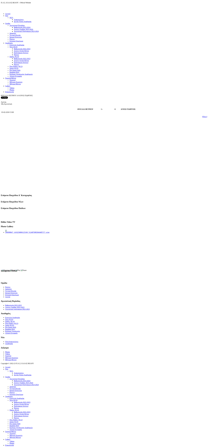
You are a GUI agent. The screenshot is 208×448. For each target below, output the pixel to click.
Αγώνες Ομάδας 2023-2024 (23, 29)
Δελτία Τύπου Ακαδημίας (22, 21)
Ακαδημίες (9, 43)
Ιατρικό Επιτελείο (16, 37)
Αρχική (7, 14)
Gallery (7, 86)
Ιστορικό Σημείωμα (16, 41)
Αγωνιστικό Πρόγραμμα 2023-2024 (26, 31)
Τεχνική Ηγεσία (15, 35)
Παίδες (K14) (14, 57)
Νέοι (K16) (13, 47)
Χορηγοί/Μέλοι (10, 78)
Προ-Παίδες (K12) (16, 66)
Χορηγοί (12, 80)
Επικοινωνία (9, 92)
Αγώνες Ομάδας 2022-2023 (14, 307)
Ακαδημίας (9, 344)
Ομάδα (7, 23)
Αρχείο (7, 297)
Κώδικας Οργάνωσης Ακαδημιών (21, 74)
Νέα (6, 16)
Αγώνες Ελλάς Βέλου (21, 51)
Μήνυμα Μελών (15, 84)
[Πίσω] (204, 117)
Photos (12, 90)
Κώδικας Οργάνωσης (12, 331)
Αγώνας (3, 102)
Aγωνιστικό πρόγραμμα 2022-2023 (17, 309)
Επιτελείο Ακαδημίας (17, 45)
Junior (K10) (14, 68)
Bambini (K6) (14, 72)
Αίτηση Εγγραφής (16, 76)
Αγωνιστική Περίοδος (17, 25)
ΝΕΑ (11, 18)
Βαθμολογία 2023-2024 (22, 27)
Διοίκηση (13, 33)
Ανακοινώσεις (19, 20)
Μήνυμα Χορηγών (16, 82)
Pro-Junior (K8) (15, 70)
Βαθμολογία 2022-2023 (22, 49)
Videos (12, 88)
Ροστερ (7, 287)
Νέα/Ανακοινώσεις (11, 342)
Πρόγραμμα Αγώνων (21, 53)
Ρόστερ (12, 39)
